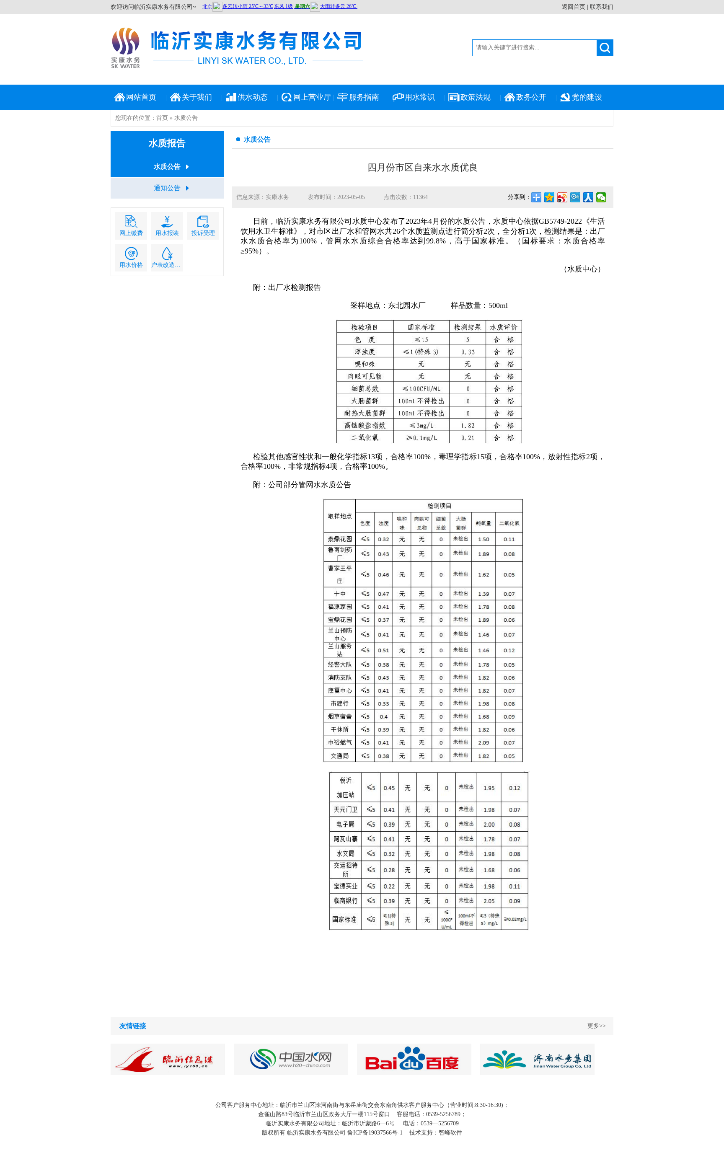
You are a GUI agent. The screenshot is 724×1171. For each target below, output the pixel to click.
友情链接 (132, 1025)
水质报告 (167, 143)
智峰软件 (450, 1133)
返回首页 (573, 7)
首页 (162, 118)
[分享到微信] (601, 197)
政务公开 (531, 97)
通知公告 (167, 187)
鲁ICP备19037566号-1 (375, 1133)
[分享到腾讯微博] (575, 197)
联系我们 (601, 7)
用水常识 (420, 97)
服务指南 (364, 97)
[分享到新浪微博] (562, 197)
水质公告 (167, 166)
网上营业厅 (312, 97)
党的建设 (587, 97)
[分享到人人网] (588, 197)
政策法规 (475, 97)
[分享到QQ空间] (549, 197)
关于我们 (197, 97)
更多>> (596, 1026)
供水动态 (253, 97)
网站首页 (141, 97)
